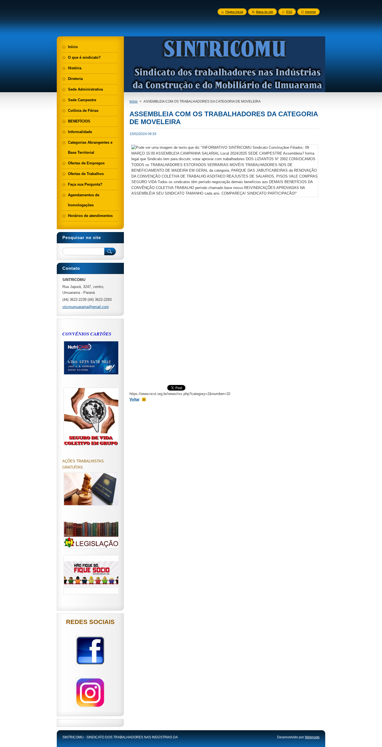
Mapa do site (264, 11)
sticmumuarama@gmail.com (85, 307)
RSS (289, 11)
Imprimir (310, 11)
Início (133, 101)
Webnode (312, 737)
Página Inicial (234, 11)
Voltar (134, 399)
